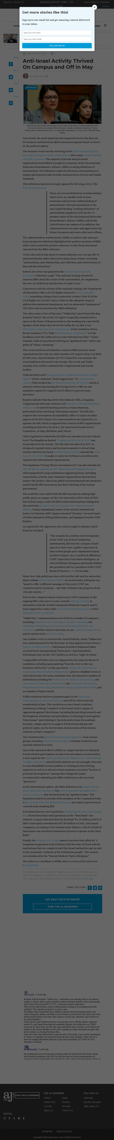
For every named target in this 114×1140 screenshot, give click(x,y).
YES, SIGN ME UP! (57, 45)
